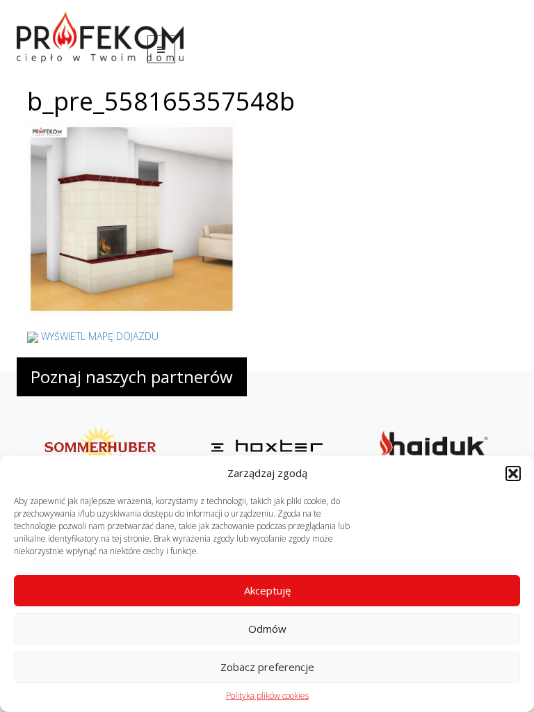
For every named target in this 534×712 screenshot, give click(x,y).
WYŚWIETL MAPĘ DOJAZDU (100, 336)
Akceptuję (267, 590)
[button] (513, 473)
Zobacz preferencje (267, 667)
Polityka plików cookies (267, 696)
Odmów (267, 629)
